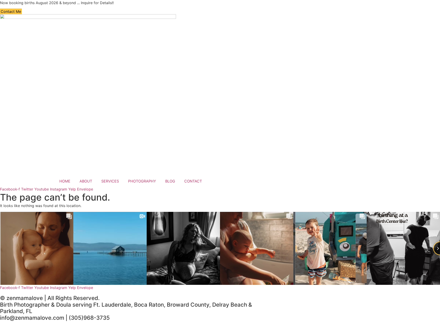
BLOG (170, 181)
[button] (11, 11)
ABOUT (86, 181)
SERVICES (110, 181)
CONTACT (193, 181)
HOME (64, 181)
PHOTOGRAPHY (142, 181)
